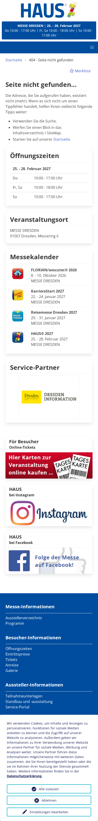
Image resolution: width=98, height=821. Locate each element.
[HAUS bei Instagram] (49, 512)
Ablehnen (49, 800)
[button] (92, 47)
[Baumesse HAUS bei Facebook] (49, 560)
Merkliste (82, 70)
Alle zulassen (49, 789)
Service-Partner (35, 367)
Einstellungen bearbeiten (49, 812)
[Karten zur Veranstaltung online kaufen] (49, 465)
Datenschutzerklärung (24, 776)
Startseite (13, 59)
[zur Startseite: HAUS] (49, 10)
